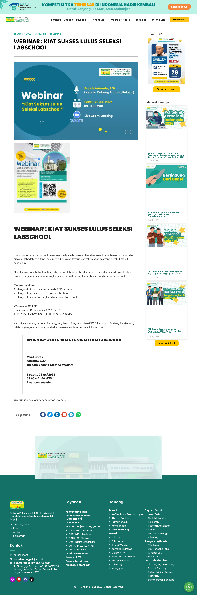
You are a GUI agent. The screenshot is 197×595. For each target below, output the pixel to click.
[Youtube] (18, 579)
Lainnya (57, 33)
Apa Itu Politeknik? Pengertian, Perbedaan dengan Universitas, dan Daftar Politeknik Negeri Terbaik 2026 (166, 155)
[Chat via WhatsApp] (189, 587)
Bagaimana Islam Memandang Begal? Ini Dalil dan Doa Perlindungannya (163, 214)
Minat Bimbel (179, 19)
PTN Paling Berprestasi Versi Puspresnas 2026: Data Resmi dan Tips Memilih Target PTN (164, 331)
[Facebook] (25, 579)
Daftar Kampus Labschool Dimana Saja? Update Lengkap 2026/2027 (165, 272)
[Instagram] (12, 579)
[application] (87, 19)
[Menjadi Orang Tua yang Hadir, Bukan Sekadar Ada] (166, 61)
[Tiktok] (31, 579)
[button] (43, 414)
